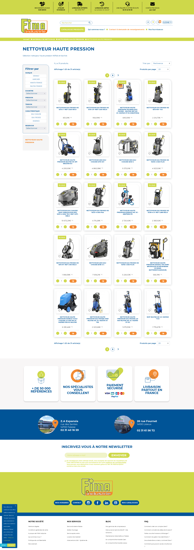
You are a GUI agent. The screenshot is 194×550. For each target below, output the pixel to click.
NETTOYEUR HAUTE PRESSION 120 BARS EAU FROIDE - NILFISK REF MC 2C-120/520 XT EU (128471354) (127, 110)
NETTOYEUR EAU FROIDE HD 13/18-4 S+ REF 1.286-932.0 (158, 211)
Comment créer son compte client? (156, 526)
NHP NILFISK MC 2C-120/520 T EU (158, 318)
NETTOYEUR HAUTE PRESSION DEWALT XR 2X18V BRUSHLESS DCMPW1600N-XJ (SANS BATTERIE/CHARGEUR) (157, 266)
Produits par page (148, 69)
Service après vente (73, 533)
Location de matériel (73, 537)
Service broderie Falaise (74, 526)
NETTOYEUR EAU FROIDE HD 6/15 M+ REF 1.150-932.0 (67, 264)
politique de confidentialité (116, 462)
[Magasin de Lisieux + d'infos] (123, 425)
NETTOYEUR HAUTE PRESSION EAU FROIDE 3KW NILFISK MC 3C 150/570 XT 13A (98, 319)
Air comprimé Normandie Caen (116, 539)
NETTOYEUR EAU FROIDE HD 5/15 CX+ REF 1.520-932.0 (97, 108)
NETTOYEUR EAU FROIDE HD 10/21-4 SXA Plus (97, 211)
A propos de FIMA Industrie (37, 533)
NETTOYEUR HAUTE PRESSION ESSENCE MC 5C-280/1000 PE (127, 212)
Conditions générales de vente (38, 530)
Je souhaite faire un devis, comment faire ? (158, 540)
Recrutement (32, 544)
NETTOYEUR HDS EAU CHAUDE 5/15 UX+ (97, 161)
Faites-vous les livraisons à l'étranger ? (156, 533)
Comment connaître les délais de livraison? (158, 530)
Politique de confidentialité (37, 540)
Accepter (11, 545)
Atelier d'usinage (72, 530)
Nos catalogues (130, 503)
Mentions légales (33, 526)
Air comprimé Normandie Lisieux (116, 543)
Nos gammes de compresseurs (116, 526)
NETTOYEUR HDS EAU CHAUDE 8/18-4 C (97, 264)
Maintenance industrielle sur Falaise (117, 536)
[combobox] (35, 93)
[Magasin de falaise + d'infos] (47, 425)
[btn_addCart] (73, 124)
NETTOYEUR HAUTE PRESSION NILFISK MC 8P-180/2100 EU (67, 161)
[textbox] (35, 93)
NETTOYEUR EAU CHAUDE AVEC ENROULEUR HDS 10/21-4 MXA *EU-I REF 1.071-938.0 (67, 213)
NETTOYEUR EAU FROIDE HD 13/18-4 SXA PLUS (128, 264)
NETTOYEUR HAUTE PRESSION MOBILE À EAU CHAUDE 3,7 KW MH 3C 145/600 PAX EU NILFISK (67, 319)
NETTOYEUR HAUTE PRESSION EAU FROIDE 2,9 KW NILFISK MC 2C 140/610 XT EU (127, 319)
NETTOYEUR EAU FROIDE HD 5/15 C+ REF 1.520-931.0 (67, 108)
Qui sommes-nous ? (34, 537)
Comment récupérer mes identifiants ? (157, 537)
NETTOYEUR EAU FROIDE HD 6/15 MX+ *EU (158, 108)
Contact (77, 503)
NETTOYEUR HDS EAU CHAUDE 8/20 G (127, 161)
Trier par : (147, 63)
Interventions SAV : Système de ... (78, 540)
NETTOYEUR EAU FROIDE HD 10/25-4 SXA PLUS (158, 161)
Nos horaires (62, 503)
